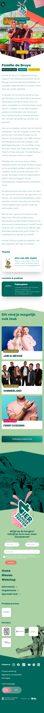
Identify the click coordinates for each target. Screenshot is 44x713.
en (16, 690)
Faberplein (22, 70)
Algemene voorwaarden (12, 675)
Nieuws (7, 575)
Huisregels (6, 678)
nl (7, 690)
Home (6, 571)
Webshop (9, 580)
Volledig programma (22, 439)
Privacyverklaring (9, 671)
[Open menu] (39, 3)
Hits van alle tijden (9, 70)
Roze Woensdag (10, 421)
